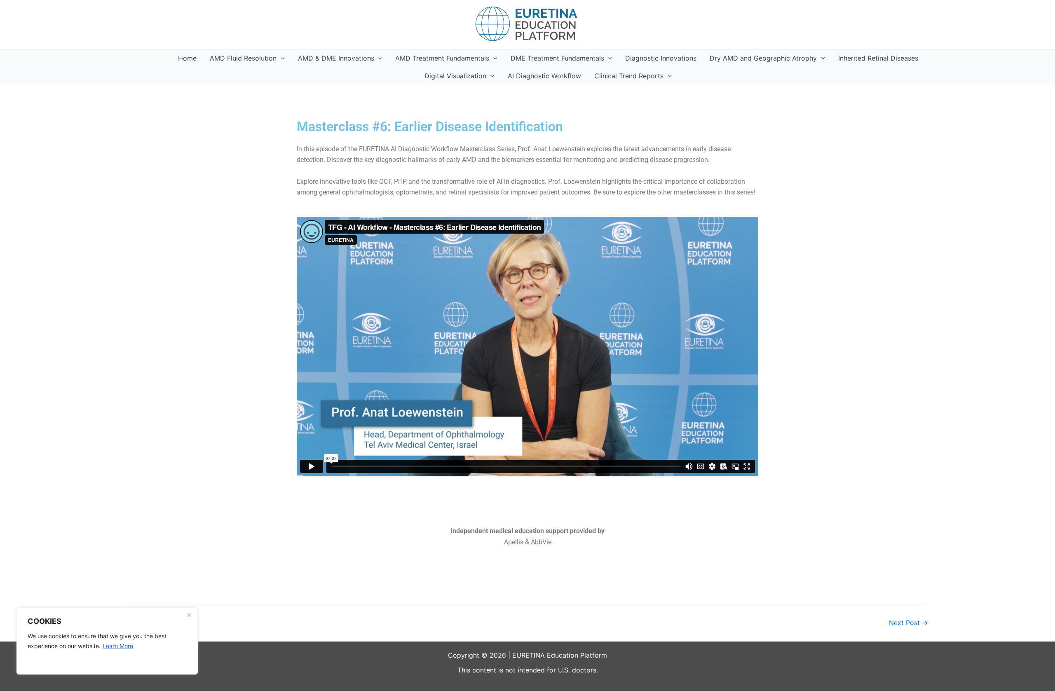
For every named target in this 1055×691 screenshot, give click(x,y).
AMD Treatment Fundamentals (442, 58)
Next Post (908, 622)
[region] (107, 641)
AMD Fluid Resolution (243, 58)
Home (187, 58)
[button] (281, 58)
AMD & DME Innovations (336, 58)
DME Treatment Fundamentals (557, 58)
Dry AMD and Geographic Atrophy (763, 58)
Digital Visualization (455, 76)
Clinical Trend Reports (628, 76)
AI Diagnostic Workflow (544, 76)
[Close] (189, 615)
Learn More (118, 645)
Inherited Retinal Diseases (878, 58)
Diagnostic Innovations (660, 58)
